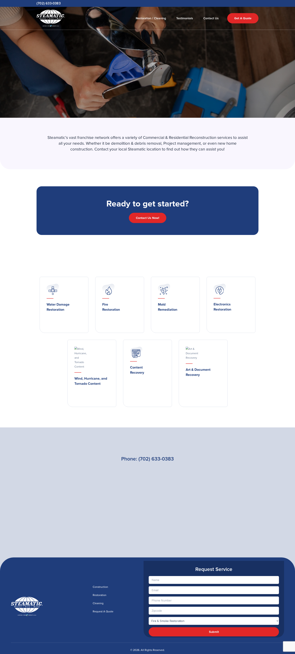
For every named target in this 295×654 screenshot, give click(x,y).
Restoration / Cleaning (151, 18)
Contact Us (211, 18)
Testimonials (184, 18)
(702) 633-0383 (49, 3)
